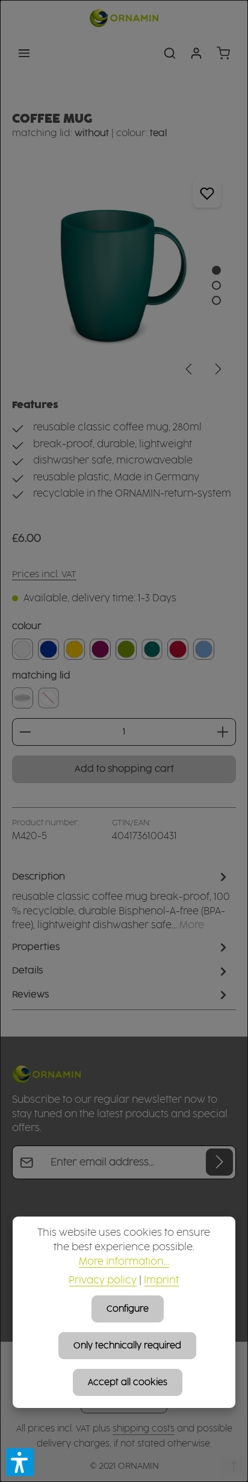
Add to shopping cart (124, 769)
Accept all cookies (127, 1382)
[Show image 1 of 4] (216, 270)
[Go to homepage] (124, 18)
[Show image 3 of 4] (216, 300)
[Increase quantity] (223, 732)
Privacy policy (103, 1280)
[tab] (121, 900)
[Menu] (24, 53)
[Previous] (189, 369)
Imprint (161, 1280)
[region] (124, 276)
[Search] (170, 53)
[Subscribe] (219, 1162)
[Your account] (196, 53)
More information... (124, 1262)
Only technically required (127, 1346)
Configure (128, 1309)
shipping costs (144, 1429)
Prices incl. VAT (44, 575)
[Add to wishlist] (207, 193)
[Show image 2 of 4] (216, 285)
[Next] (217, 369)
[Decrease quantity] (25, 732)
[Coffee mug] (123, 276)
